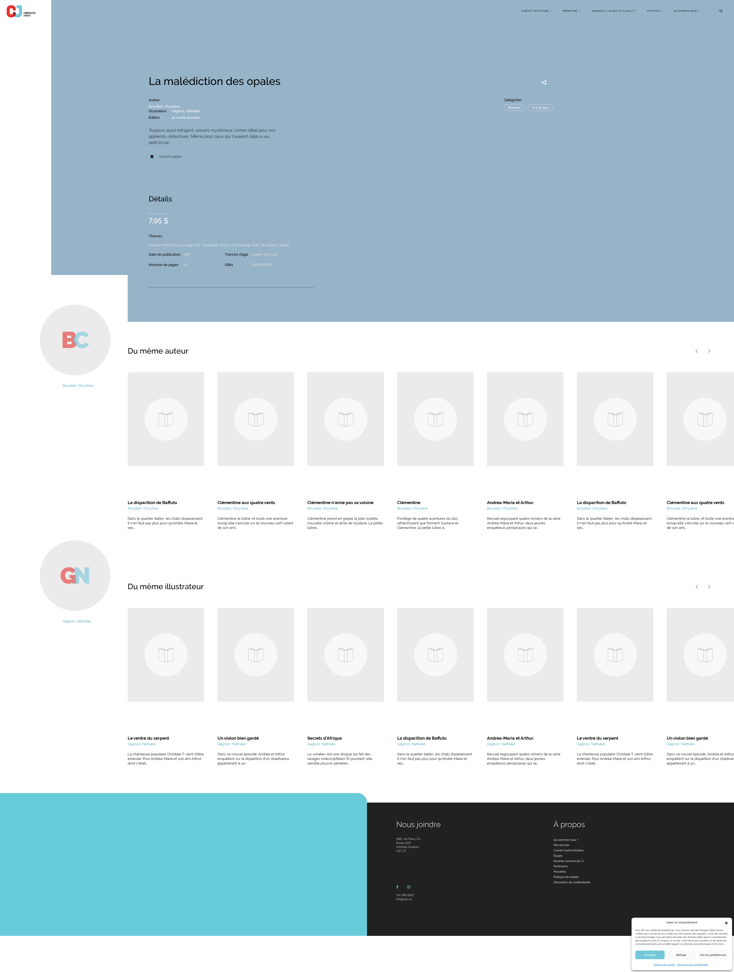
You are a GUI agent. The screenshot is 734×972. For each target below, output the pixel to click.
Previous (697, 351)
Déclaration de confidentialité (692, 964)
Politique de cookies (664, 964)
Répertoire (570, 11)
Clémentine (408, 502)
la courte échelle (185, 118)
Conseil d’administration (569, 850)
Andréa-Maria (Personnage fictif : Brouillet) (183, 245)
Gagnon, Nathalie (186, 111)
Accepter (650, 955)
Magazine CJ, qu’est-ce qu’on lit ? (614, 11)
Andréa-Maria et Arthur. (510, 502)
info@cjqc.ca (404, 899)
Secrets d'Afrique (324, 738)
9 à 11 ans (540, 107)
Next (709, 351)
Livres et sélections (535, 11)
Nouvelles (560, 871)
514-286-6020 (405, 895)
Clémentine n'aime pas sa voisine (340, 502)
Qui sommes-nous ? (686, 11)
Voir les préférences (713, 955)
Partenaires (561, 866)
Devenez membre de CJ (569, 861)
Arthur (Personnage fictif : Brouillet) (247, 245)
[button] (726, 923)
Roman (514, 107)
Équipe (558, 855)
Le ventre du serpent (148, 738)
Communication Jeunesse (21, 11)
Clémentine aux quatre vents (246, 502)
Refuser (681, 955)
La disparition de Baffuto (152, 502)
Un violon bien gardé (238, 738)
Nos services (561, 845)
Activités (653, 11)
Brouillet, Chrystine (164, 106)
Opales (283, 245)
